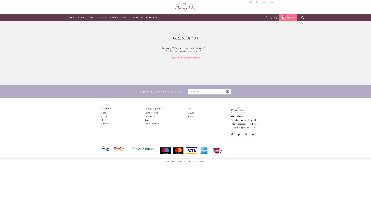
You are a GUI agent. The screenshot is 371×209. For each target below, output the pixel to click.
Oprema (70, 17)
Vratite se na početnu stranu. (185, 57)
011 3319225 (252, 124)
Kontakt (271, 2)
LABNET (202, 162)
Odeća (81, 17)
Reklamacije (149, 116)
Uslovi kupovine (151, 113)
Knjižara (114, 17)
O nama (262, 2)
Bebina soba (151, 17)
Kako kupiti (149, 120)
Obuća (91, 17)
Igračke (102, 17)
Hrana (125, 17)
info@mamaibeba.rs (247, 128)
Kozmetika (137, 17)
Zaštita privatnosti (151, 124)
